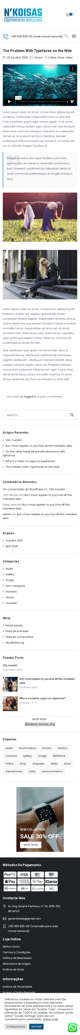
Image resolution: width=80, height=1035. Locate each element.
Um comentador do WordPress (23, 489)
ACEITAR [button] (36, 1026)
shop (61, 57)
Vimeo (38, 57)
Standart (11, 591)
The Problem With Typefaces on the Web (33, 467)
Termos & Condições (16, 952)
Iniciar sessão (14, 625)
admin (7, 514)
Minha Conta (11, 946)
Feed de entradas (17, 631)
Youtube (11, 603)
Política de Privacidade (17, 987)
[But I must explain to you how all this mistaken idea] (10, 684)
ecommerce (27, 748)
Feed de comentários (19, 637)
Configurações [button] (16, 1026)
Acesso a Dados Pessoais (19, 992)
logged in (30, 396)
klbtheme (59, 756)
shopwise (38, 763)
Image (10, 580)
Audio (9, 568)
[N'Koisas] (23, 15)
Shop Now (39, 719)
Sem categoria (15, 586)
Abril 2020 (12, 546)
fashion (62, 748)
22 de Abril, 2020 (17, 57)
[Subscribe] (70, 415)
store (67, 763)
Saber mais (50, 1019)
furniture (11, 756)
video (69, 57)
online (52, 57)
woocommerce (52, 771)
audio (9, 748)
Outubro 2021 (14, 540)
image (42, 756)
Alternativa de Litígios (17, 964)
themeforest (14, 771)
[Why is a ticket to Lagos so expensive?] (10, 703)
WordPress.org (15, 642)
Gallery (10, 574)
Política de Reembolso (17, 958)
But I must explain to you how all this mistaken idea (39, 446)
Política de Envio (13, 969)
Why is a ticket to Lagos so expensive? (30, 461)
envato (46, 748)
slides (54, 763)
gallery (27, 756)
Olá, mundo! (14, 440)
